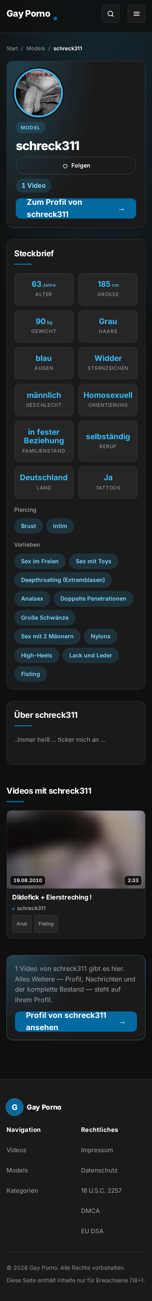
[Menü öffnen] (137, 14)
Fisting (46, 924)
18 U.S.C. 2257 (101, 1190)
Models (35, 48)
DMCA (90, 1211)
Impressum (97, 1150)
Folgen (103, 167)
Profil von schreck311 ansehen (81, 1021)
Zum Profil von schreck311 (81, 208)
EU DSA (92, 1231)
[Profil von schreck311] (38, 93)
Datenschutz (99, 1170)
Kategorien (22, 1190)
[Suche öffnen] (111, 14)
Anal (22, 924)
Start (12, 48)
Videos (16, 1150)
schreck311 (31, 908)
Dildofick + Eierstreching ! (52, 897)
